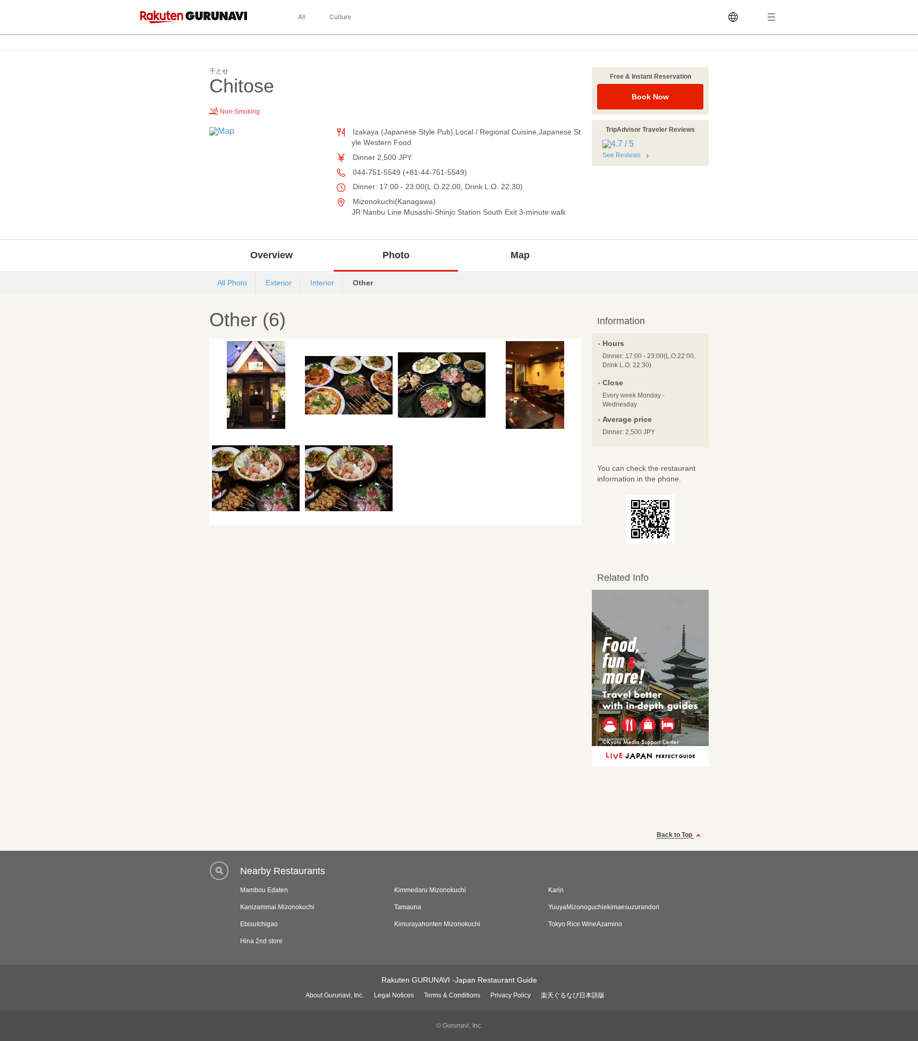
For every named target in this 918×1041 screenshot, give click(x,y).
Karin (556, 890)
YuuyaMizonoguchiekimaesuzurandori (603, 907)
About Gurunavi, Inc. (334, 995)
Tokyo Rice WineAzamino (585, 924)
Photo (396, 255)
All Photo (232, 282)
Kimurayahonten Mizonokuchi (437, 924)
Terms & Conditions (452, 995)
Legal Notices (394, 995)
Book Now (650, 96)
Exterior (279, 282)
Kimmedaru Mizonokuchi (430, 890)
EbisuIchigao (259, 924)
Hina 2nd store (261, 941)
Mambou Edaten (264, 890)
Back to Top (675, 835)
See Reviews (621, 155)
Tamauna (407, 907)
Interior (322, 282)
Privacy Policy (510, 995)
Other (363, 282)
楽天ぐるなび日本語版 (573, 995)
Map (520, 255)
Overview (271, 255)
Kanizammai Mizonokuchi (277, 907)
